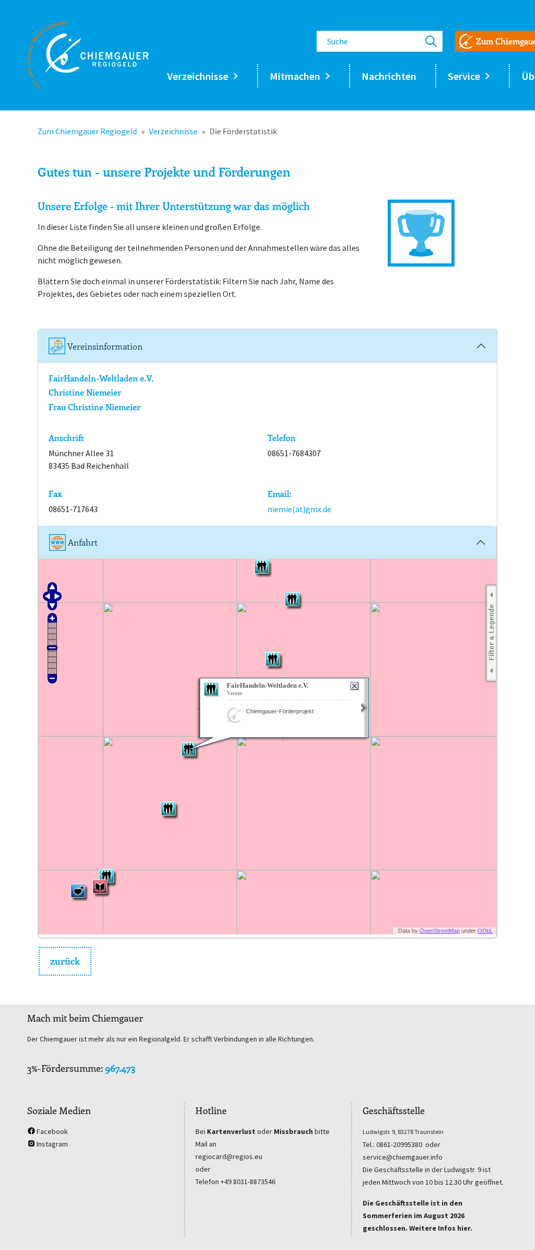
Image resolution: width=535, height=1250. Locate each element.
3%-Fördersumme (64, 1068)
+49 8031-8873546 (247, 1181)
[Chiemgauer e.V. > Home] (87, 55)
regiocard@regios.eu (228, 1156)
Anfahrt (82, 542)
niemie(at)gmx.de (299, 509)
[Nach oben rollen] (512, 1227)
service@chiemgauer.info (403, 1157)
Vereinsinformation (104, 346)
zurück (65, 961)
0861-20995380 (399, 1144)
